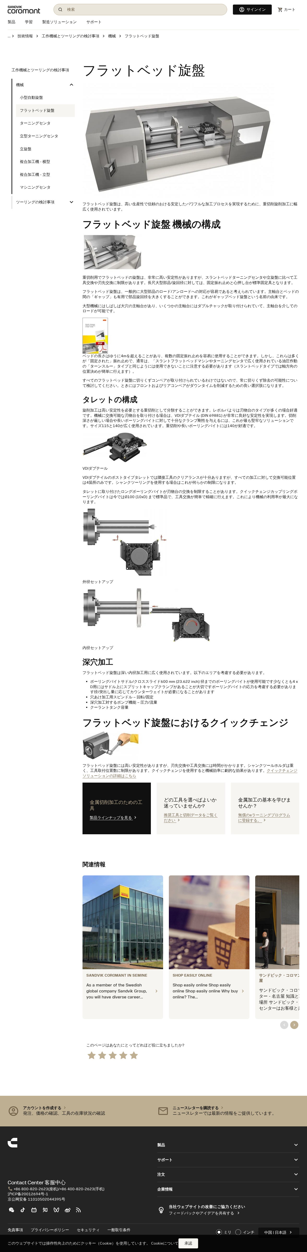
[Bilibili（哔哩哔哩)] (35, 1211)
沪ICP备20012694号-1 (28, 1194)
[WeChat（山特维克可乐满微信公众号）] (13, 1211)
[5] (134, 1055)
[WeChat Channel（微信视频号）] (58, 1211)
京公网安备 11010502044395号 (36, 1199)
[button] (79, 1111)
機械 (112, 36)
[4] (123, 1055)
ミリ (227, 1232)
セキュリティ (88, 1230)
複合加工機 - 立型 (35, 174)
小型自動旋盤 (31, 97)
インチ (248, 1232)
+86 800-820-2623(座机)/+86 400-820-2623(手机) (56, 1189)
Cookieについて (164, 1243)
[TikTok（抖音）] (24, 1211)
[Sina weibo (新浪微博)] (69, 1211)
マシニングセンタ (35, 187)
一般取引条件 (118, 1230)
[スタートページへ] (28, 9)
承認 (188, 1243)
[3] (112, 1055)
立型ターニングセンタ (39, 136)
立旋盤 (25, 149)
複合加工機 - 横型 (35, 161)
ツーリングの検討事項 (35, 202)
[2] (102, 1055)
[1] (91, 1055)
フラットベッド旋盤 (37, 110)
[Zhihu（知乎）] (47, 1211)
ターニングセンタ (35, 123)
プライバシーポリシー (50, 1230)
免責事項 (15, 1230)
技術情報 (25, 36)
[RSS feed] (80, 1211)
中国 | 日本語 (278, 1232)
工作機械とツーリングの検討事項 (70, 36)
